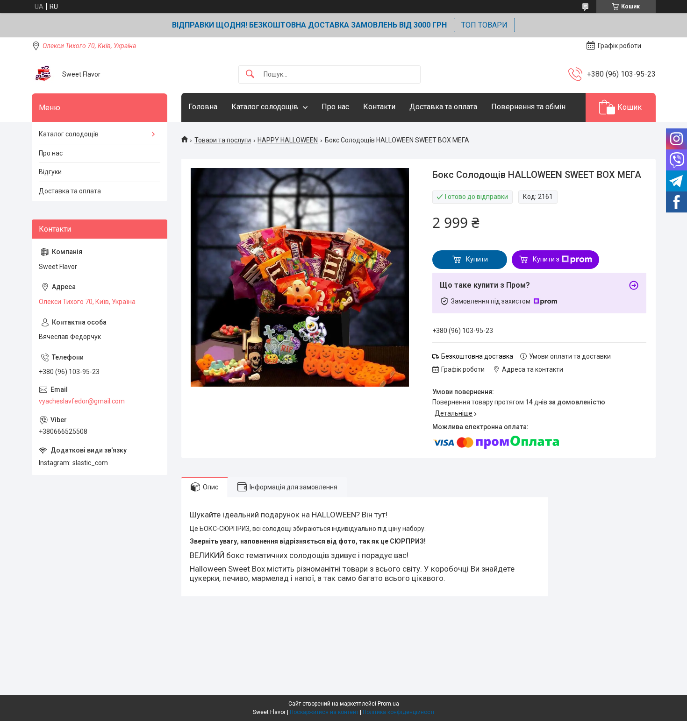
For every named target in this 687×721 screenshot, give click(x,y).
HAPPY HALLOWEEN (288, 140)
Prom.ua (388, 703)
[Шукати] (250, 74)
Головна (202, 106)
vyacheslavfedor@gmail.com (82, 401)
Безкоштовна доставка (477, 356)
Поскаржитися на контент (324, 712)
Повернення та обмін (528, 106)
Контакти (379, 106)
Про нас (335, 106)
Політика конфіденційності (398, 712)
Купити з (546, 259)
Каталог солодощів (264, 106)
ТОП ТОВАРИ (484, 25)
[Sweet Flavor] (43, 74)
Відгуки (50, 172)
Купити (477, 259)
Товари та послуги (222, 140)
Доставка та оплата (443, 106)
